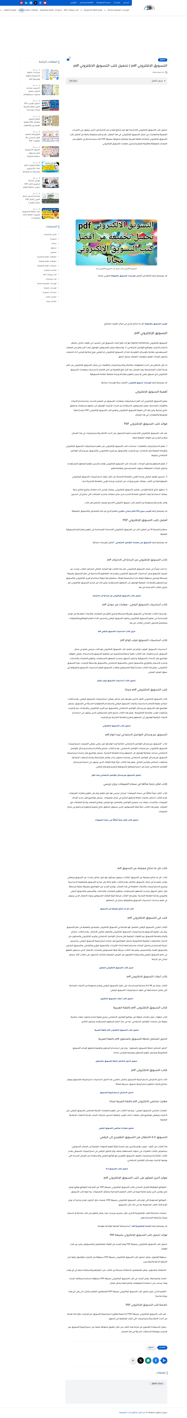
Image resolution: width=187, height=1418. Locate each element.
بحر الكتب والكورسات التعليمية (132, 1413)
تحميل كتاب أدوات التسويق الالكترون (116, 999)
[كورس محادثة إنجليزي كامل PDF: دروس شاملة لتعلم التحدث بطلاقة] (50, 182)
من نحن (126, 3)
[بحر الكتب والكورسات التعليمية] (150, 7)
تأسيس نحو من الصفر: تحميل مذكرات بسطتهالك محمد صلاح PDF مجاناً (31, 92)
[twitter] (35, 3)
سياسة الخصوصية (104, 3)
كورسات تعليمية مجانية (118, 10)
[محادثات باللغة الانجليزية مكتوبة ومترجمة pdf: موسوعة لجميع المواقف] (50, 74)
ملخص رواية (51, 301)
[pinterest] (21, 3)
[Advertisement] (93, 38)
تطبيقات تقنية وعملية (28, 10)
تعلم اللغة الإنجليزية (93, 10)
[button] (156, 1360)
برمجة (54, 243)
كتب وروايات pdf (71, 10)
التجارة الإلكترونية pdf (141, 1226)
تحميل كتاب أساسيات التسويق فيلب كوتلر (116, 681)
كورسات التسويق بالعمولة (123, 276)
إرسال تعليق (157, 1384)
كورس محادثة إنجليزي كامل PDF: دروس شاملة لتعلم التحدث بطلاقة (31, 184)
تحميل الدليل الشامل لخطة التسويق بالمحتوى (116, 1061)
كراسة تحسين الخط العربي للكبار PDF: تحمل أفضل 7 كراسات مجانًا (31, 200)
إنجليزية (53, 239)
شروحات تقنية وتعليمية (51, 10)
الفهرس (73, 3)
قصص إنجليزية (50, 270)
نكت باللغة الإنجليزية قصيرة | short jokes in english (31, 215)
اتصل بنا (117, 3)
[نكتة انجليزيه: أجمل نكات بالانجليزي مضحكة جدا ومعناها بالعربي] (50, 167)
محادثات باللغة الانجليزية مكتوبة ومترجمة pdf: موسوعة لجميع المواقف (33, 76)
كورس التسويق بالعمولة (156, 324)
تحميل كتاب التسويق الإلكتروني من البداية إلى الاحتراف (116, 596)
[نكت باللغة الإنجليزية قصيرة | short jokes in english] (50, 213)
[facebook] (40, 3)
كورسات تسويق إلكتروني (140, 383)
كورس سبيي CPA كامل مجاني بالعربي (134, 511)
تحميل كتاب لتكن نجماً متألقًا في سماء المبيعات (116, 820)
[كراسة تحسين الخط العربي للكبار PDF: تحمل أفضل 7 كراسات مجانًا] (50, 198)
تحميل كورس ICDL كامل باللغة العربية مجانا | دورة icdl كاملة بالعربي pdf (32, 107)
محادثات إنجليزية (50, 292)
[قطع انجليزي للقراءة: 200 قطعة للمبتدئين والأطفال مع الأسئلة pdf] (50, 120)
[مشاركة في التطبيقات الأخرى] (133, 1360)
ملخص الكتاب (51, 297)
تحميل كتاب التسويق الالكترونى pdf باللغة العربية (117, 1030)
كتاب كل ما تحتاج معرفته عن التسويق (117, 909)
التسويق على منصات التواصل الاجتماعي (133, 543)
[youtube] (45, 3)
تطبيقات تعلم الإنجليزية (47, 257)
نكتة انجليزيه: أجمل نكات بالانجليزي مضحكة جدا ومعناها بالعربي (31, 169)
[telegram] (31, 3)
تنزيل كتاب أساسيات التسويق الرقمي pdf (116, 632)
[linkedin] (26, 3)
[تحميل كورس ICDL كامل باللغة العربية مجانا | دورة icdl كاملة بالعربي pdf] (50, 105)
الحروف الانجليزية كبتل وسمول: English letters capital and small (32, 153)
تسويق (162, 60)
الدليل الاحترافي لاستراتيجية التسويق (116, 1093)
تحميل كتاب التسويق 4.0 (117, 1169)
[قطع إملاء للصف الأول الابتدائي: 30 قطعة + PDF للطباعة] (50, 136)
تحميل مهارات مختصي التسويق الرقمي (116, 1128)
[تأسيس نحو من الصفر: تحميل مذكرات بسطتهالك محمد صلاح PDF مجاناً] (50, 89)
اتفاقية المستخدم (86, 3)
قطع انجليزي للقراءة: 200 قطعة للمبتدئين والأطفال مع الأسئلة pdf (32, 123)
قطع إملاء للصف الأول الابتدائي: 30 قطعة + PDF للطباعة (32, 138)
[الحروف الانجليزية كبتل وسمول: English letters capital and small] (50, 151)
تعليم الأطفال (10, 10)
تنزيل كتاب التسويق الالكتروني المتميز (116, 968)
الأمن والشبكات (50, 235)
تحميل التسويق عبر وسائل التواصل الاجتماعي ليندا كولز (116, 775)
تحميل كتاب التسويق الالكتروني (117, 726)
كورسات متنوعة (50, 288)
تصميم (54, 252)
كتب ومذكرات (51, 279)
